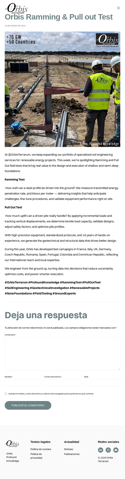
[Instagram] (108, 450)
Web (86, 376)
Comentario (10, 334)
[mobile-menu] (114, 8)
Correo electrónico (53, 376)
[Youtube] (115, 450)
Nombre (9, 376)
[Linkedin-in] (100, 450)
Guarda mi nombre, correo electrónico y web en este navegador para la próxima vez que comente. (51, 393)
